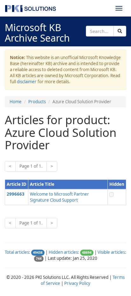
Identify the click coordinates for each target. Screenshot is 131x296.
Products (37, 101)
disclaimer (27, 81)
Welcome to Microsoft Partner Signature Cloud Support (59, 197)
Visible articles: (112, 252)
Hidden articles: (64, 252)
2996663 (15, 194)
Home (16, 101)
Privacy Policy (77, 283)
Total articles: (17, 252)
